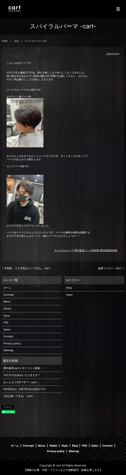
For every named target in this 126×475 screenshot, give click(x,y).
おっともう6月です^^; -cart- (20, 382)
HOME (5, 41)
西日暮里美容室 (108, 250)
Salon (6, 329)
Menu (6, 301)
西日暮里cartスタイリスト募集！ (23, 368)
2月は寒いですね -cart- (18, 396)
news (69, 294)
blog (16, 41)
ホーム (7, 287)
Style (6, 315)
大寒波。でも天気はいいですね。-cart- (27, 268)
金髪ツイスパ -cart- (110, 268)
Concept (8, 294)
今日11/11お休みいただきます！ (22, 375)
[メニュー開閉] (118, 9)
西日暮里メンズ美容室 (87, 250)
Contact (8, 336)
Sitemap (8, 350)
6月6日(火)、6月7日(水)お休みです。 (25, 389)
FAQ (5, 322)
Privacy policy (12, 343)
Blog (75, 445)
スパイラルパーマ (64, 250)
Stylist (7, 308)
